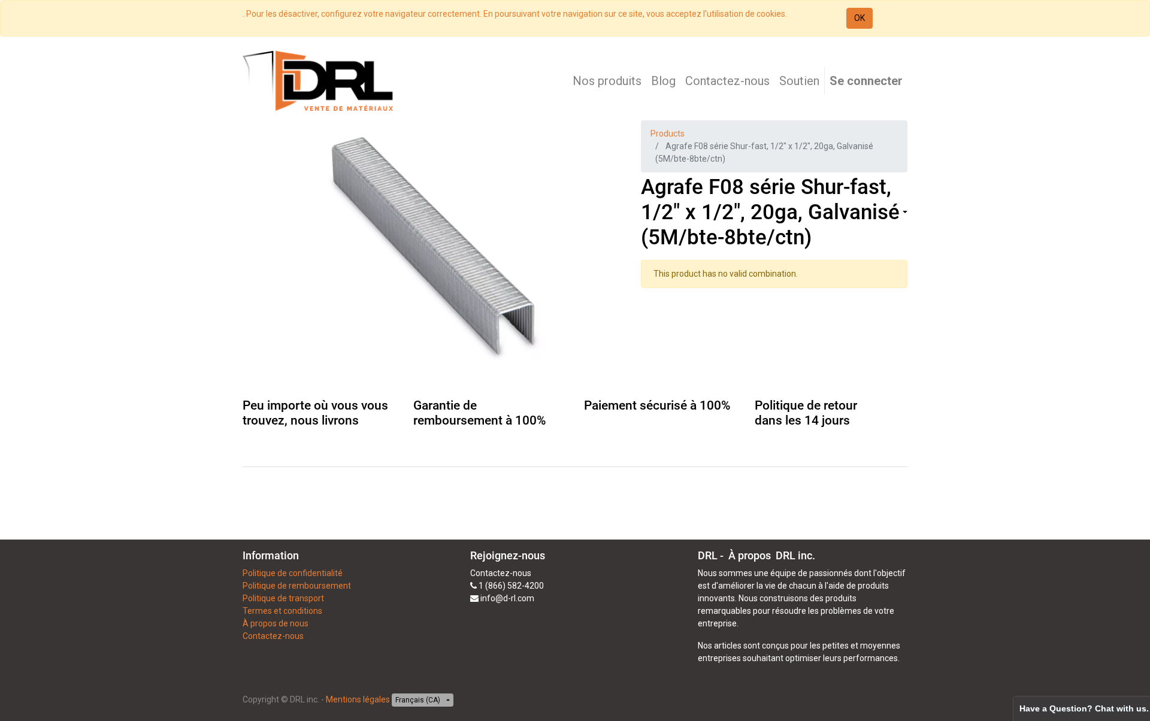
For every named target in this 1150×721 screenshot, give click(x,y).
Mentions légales (358, 699)
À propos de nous (275, 623)
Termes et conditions (282, 611)
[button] (903, 213)
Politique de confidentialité (293, 573)
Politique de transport (283, 598)
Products (667, 133)
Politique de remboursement (297, 585)
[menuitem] (607, 81)
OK (859, 18)
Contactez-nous (273, 636)
